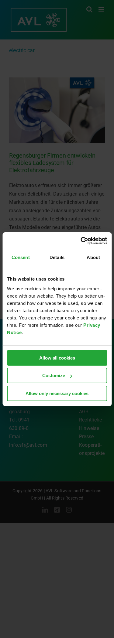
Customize (53, 375)
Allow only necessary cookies (57, 393)
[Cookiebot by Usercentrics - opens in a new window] (81, 241)
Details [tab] (57, 257)
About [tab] (93, 257)
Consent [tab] (21, 257)
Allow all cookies (57, 357)
